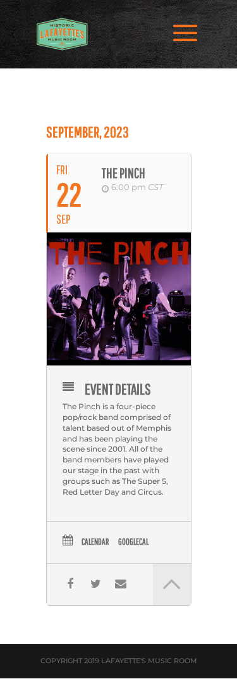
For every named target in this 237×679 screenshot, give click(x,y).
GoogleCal (133, 541)
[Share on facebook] (70, 584)
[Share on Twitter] (96, 584)
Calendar (95, 541)
